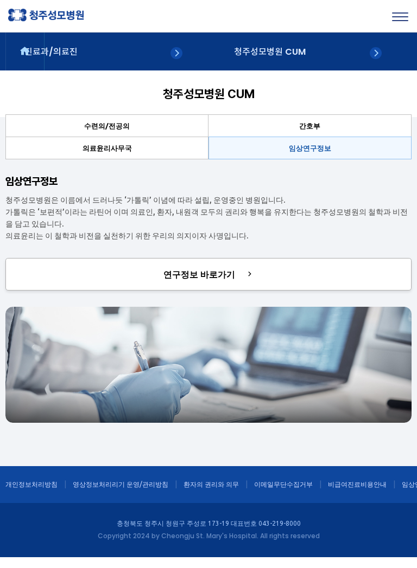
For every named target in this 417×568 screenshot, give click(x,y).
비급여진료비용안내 (357, 484)
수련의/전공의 (107, 126)
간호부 (309, 126)
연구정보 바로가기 (200, 274)
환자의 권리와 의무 (211, 484)
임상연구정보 (310, 148)
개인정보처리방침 (31, 484)
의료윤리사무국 (107, 148)
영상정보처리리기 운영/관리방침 (120, 484)
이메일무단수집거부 (283, 484)
